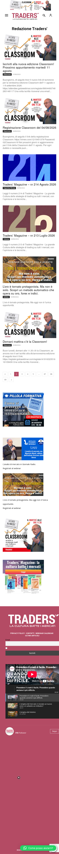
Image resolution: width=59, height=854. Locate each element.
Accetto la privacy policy (19, 648)
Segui (54, 731)
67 (45, 374)
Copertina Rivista (9, 188)
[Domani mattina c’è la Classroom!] (29, 324)
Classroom (7, 74)
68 (51, 374)
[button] (38, 848)
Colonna (6, 239)
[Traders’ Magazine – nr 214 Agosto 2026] (29, 167)
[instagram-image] (18, 751)
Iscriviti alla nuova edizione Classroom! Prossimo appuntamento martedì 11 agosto (28, 67)
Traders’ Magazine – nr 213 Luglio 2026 (29, 235)
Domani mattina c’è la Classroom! (25, 341)
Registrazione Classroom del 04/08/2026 (29, 127)
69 (5, 380)
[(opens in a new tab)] (29, 218)
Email (7, 640)
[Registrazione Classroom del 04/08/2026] (29, 111)
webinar (6, 297)
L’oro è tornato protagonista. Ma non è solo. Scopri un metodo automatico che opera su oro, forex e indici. (28, 289)
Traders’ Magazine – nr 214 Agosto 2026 (29, 184)
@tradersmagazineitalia (27, 729)
